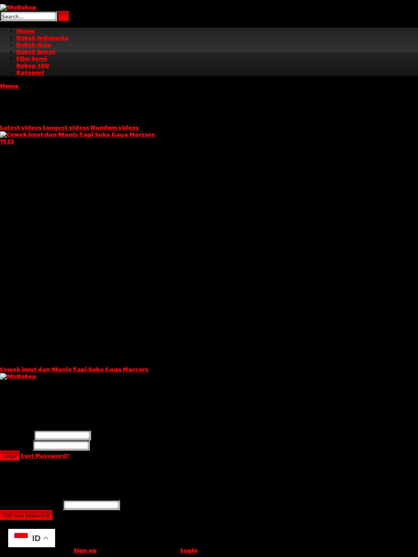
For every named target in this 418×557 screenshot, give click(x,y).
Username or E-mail (31, 505)
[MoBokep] (18, 7)
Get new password (26, 515)
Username (16, 435)
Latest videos (21, 127)
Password (15, 445)
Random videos (115, 127)
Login (9, 456)
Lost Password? (45, 456)
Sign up (85, 550)
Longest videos (66, 127)
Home (9, 86)
